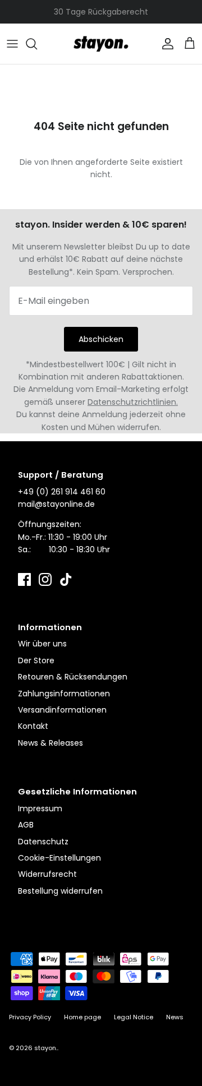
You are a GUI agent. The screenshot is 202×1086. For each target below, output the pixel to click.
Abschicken (101, 339)
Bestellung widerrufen (60, 890)
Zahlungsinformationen (64, 693)
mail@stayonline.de (56, 504)
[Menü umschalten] (12, 43)
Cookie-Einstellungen (59, 857)
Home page (82, 1017)
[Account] (165, 43)
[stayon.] (101, 43)
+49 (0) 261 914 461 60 (61, 491)
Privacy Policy (30, 1017)
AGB (26, 824)
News (174, 1017)
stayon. (45, 1047)
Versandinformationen (62, 709)
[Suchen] (37, 43)
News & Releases (50, 742)
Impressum (40, 808)
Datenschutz (43, 841)
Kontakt (33, 726)
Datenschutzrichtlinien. (133, 402)
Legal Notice (133, 1017)
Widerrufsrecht (47, 874)
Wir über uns (42, 643)
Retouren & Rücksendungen (72, 676)
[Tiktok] (65, 579)
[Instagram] (45, 579)
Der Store (36, 660)
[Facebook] (24, 579)
